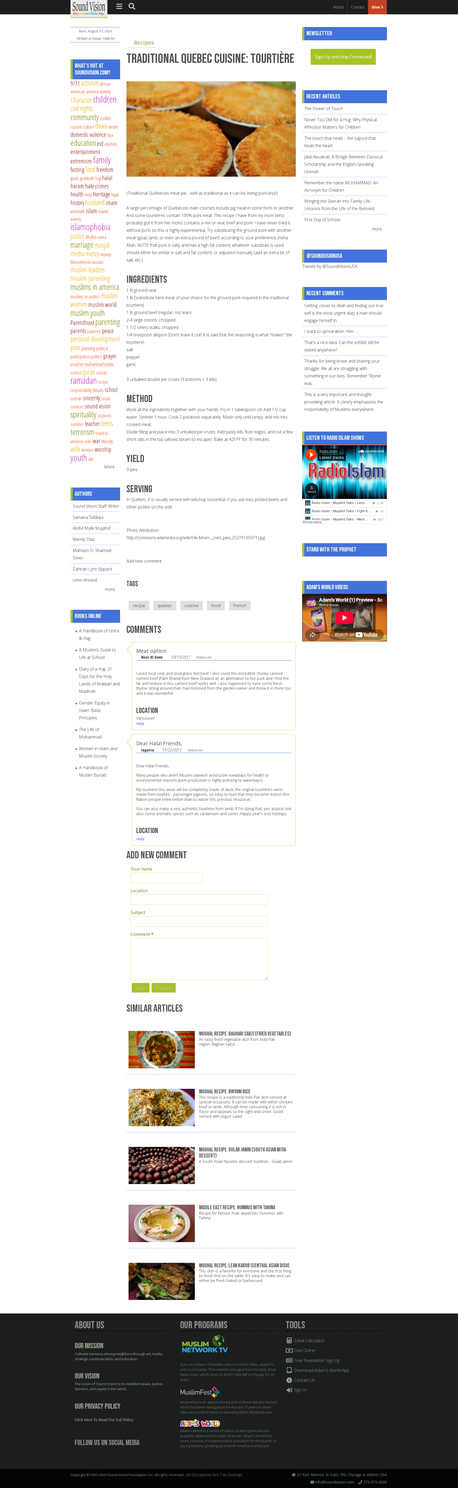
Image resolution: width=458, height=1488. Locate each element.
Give (376, 7)
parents (78, 331)
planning (88, 348)
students (104, 415)
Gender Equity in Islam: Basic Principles (94, 710)
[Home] (89, 8)
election (110, 143)
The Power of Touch (323, 108)
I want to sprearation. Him (328, 331)
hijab (115, 194)
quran (88, 372)
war (96, 441)
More (109, 467)
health (77, 194)
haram (77, 186)
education (83, 142)
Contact (357, 7)
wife (75, 449)
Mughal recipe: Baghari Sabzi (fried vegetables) (245, 1033)
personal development (95, 339)
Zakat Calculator (309, 1340)
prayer (109, 356)
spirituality (83, 414)
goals (75, 178)
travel (99, 433)
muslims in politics (85, 296)
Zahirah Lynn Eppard (92, 569)
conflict (105, 118)
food (216, 605)
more (110, 589)
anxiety (105, 91)
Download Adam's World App (321, 1370)
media (78, 253)
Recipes (144, 42)
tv (106, 433)
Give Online (304, 1350)
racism (101, 372)
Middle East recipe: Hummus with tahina (237, 1207)
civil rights (82, 108)
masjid (102, 245)
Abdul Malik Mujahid (91, 528)
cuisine (192, 605)
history (77, 202)
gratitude (87, 178)
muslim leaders (88, 270)
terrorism (82, 431)
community (85, 117)
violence (77, 441)
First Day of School (322, 220)
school (111, 389)
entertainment (85, 151)
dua (110, 134)
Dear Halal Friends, (159, 743)
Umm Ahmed (85, 580)
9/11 (75, 83)
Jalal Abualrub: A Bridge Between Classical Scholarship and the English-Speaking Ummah (343, 164)
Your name (141, 869)
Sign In (299, 1390)
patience (94, 331)
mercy (92, 253)
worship (103, 449)
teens (107, 423)
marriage (82, 244)
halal (107, 177)
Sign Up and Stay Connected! (343, 57)
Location (139, 891)
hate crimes (97, 186)
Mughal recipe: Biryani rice (224, 1091)
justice (78, 236)
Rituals (98, 390)
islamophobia (91, 226)
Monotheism (81, 262)
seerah (76, 398)
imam (111, 202)
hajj (98, 178)
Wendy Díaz (84, 539)
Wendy (107, 441)
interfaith (78, 211)
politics (96, 356)
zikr (90, 459)
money (105, 254)
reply (140, 723)
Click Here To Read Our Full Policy (104, 1420)
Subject (138, 912)
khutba (91, 236)
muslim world (102, 304)
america (92, 91)
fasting (77, 169)
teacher (92, 423)
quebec (165, 605)
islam (91, 211)
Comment (142, 934)
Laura (102, 236)
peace (108, 331)
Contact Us (304, 1380)
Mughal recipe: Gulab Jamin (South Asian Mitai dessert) (242, 1152)
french (239, 605)
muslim (97, 262)
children (105, 99)
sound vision (98, 406)
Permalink (204, 657)
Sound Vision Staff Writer (96, 506)
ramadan (84, 380)
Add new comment (144, 561)
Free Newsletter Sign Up (316, 1360)
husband (95, 202)
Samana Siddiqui (88, 517)
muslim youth (88, 312)
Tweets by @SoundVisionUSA (330, 266)
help (88, 194)
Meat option (151, 650)
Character (81, 100)
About (338, 7)
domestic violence (88, 134)
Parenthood (82, 322)
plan (75, 347)
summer (77, 424)
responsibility (81, 390)
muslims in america (95, 286)
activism (90, 83)
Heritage (101, 194)
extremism (81, 161)
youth (79, 457)
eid (100, 143)
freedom (104, 169)
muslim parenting (90, 278)
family (102, 160)
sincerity (91, 398)
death (113, 126)
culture (88, 126)
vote (88, 441)
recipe (139, 605)
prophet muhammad (87, 364)
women (87, 449)
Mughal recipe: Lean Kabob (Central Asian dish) (244, 1265)
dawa (101, 126)
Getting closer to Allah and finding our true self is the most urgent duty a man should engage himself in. (344, 313)
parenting (107, 321)
